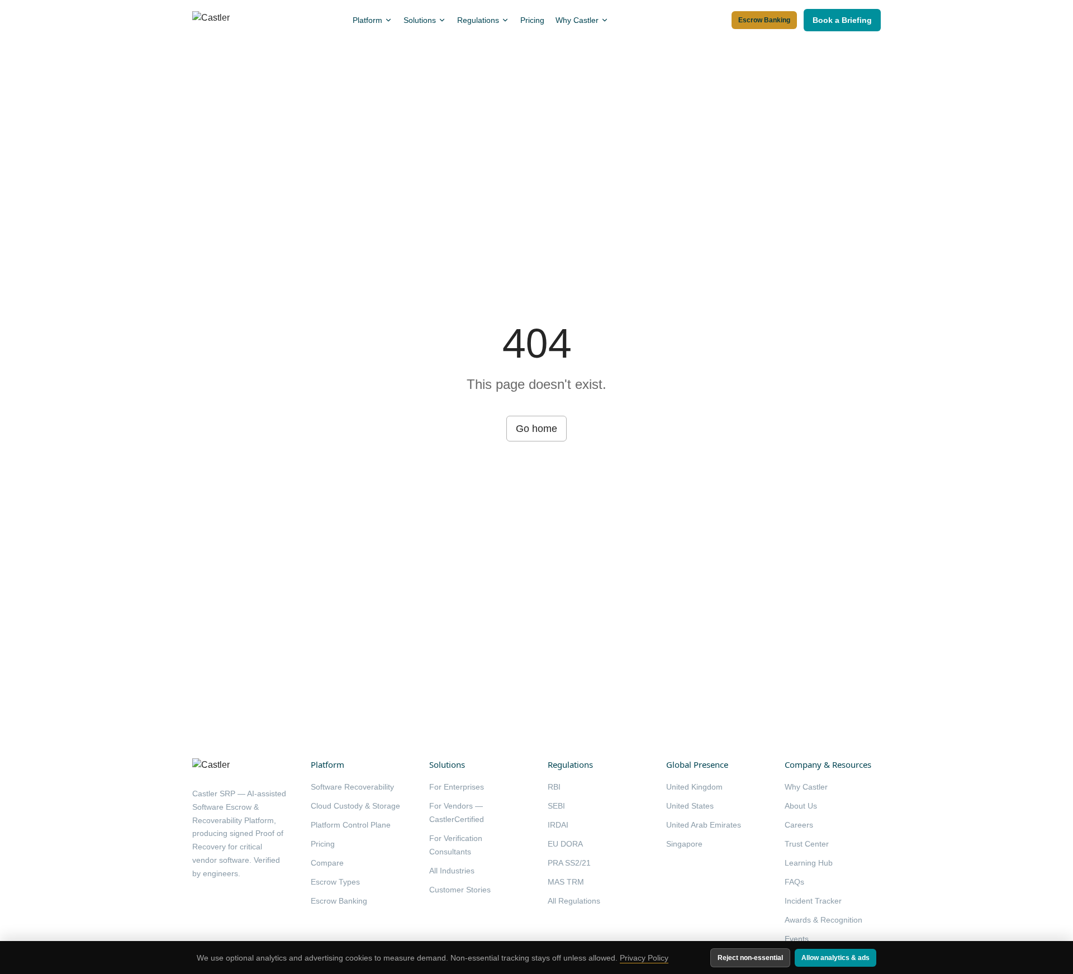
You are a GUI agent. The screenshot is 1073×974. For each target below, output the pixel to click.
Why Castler (577, 20)
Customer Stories (460, 889)
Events (797, 938)
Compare (327, 862)
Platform (367, 20)
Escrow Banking (764, 20)
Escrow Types (335, 881)
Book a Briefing (842, 20)
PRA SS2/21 (569, 862)
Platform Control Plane (351, 824)
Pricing (532, 20)
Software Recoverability (352, 786)
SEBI (556, 805)
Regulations (478, 20)
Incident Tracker (813, 900)
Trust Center (807, 843)
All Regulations (574, 900)
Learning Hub (809, 862)
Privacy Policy (644, 957)
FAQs (794, 881)
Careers (799, 824)
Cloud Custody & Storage (355, 805)
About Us (801, 805)
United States (690, 805)
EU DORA (565, 843)
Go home (536, 428)
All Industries (451, 870)
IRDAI (558, 824)
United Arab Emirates (703, 824)
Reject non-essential (750, 958)
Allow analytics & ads (835, 958)
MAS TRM (566, 881)
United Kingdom (694, 786)
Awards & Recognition (823, 919)
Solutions (419, 20)
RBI (554, 786)
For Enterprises (456, 786)
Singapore (684, 843)
